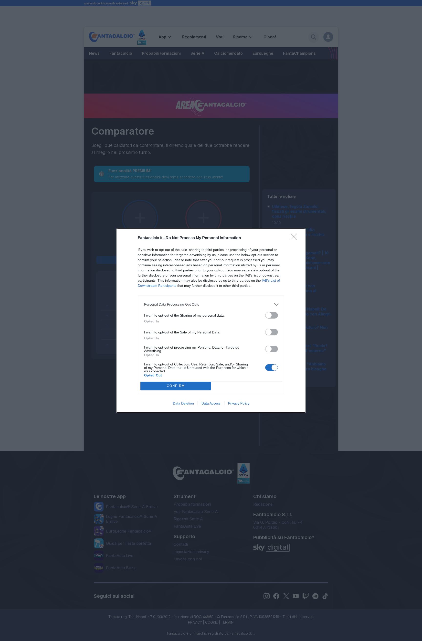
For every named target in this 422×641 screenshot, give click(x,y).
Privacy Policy (238, 403)
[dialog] (211, 321)
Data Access (211, 403)
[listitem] (211, 304)
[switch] (271, 315)
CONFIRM (176, 386)
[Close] (295, 238)
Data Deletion (183, 403)
